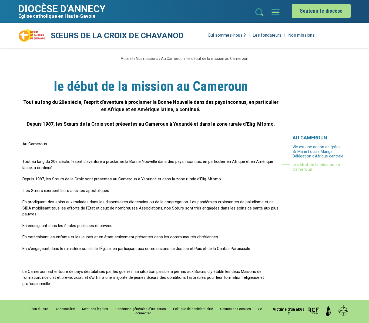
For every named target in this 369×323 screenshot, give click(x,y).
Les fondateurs (267, 35)
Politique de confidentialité (193, 309)
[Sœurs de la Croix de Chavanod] (31, 35)
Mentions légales (95, 309)
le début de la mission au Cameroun (217, 58)
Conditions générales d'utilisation (140, 309)
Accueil (127, 58)
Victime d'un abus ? (288, 311)
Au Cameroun (173, 58)
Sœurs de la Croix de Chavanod (117, 35)
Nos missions (301, 35)
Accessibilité (65, 309)
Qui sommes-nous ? (227, 35)
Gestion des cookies (235, 309)
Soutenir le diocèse (321, 11)
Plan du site (39, 309)
